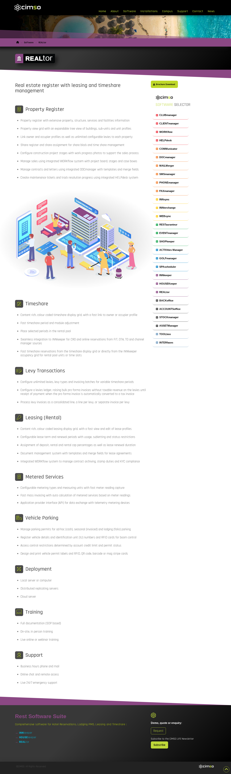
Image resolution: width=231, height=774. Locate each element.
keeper (25, 733)
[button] (171, 115)
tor (24, 742)
